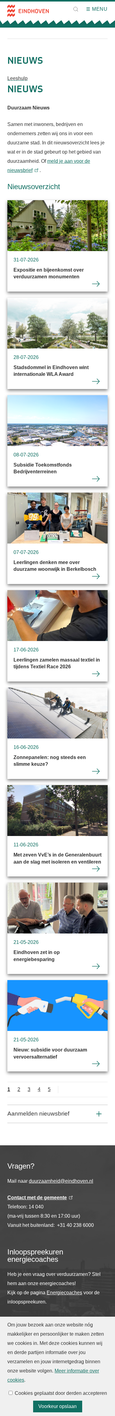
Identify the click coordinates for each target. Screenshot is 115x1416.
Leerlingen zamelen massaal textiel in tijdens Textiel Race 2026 (57, 635)
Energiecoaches (64, 1292)
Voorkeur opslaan (57, 1406)
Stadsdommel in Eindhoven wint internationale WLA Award (57, 343)
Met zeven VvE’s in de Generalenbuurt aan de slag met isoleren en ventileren (57, 830)
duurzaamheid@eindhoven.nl (61, 1181)
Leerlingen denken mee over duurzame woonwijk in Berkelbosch (57, 538)
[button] (75, 9)
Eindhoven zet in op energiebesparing (57, 928)
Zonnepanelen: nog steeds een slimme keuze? (57, 733)
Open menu (90, 9)
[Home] (28, 11)
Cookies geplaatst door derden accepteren (61, 1393)
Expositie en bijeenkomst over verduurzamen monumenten (57, 246)
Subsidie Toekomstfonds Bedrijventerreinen (57, 441)
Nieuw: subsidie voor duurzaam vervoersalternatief (57, 1025)
